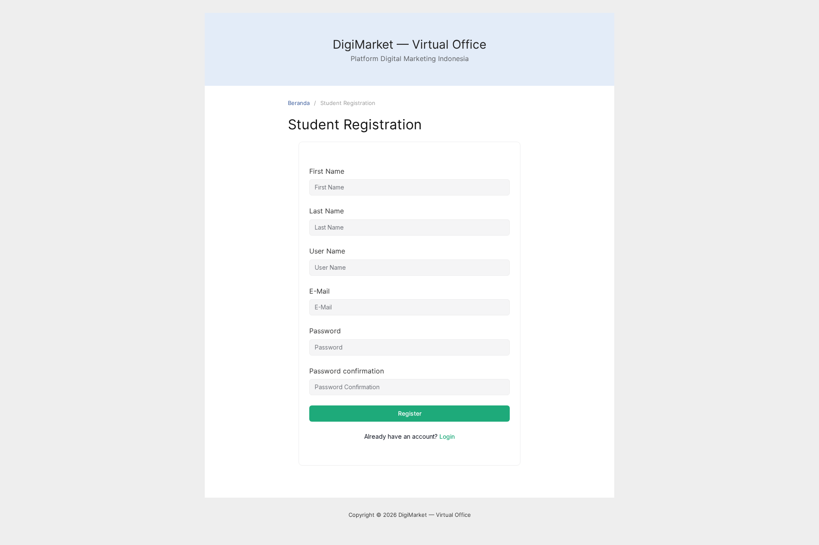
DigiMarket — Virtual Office (409, 44)
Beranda (299, 102)
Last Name (326, 211)
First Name (326, 171)
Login (447, 436)
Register (409, 413)
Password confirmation (346, 371)
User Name (327, 251)
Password (325, 330)
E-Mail (319, 291)
